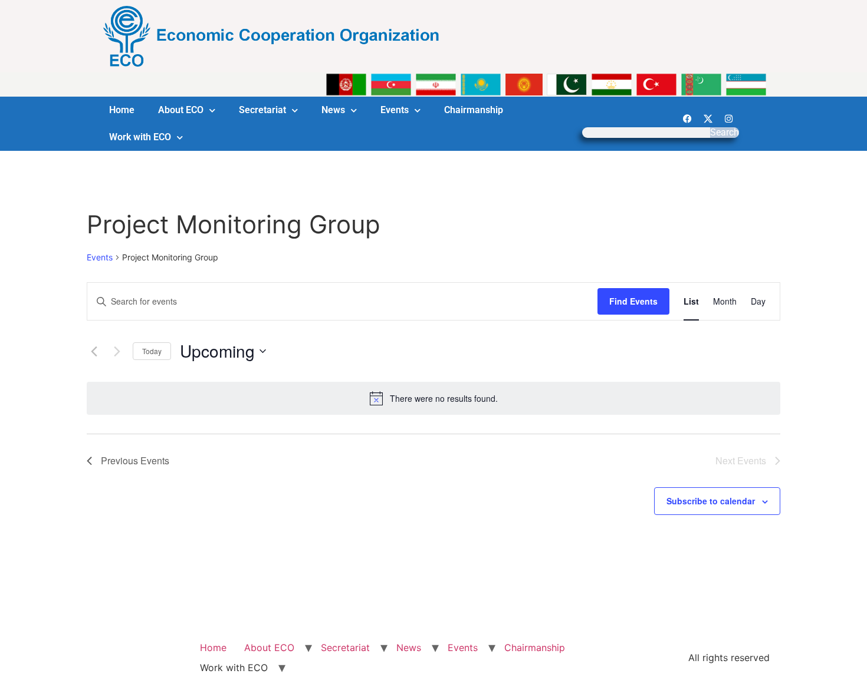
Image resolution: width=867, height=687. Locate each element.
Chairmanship (473, 109)
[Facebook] (687, 118)
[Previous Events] (94, 351)
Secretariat (262, 109)
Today (152, 351)
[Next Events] (117, 351)
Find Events (633, 301)
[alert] (433, 398)
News (333, 109)
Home (121, 109)
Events (394, 109)
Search (724, 132)
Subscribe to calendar (710, 501)
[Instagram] (728, 118)
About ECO (180, 109)
